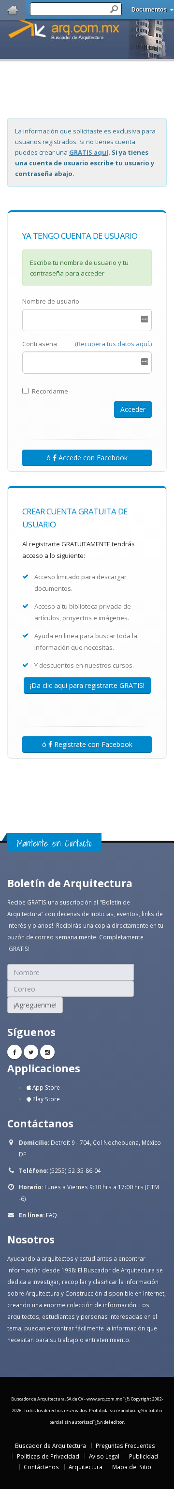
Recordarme (50, 391)
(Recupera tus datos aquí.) (113, 343)
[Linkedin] (47, 1052)
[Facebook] (14, 1052)
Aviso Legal (104, 1456)
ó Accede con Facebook (87, 457)
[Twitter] (31, 1052)
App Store (45, 1087)
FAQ (51, 1215)
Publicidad (143, 1456)
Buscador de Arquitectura (50, 1445)
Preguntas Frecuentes (125, 1445)
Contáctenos (41, 1467)
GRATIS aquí (88, 152)
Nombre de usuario (50, 301)
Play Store (45, 1099)
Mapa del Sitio (131, 1467)
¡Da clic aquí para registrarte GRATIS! (87, 685)
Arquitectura (85, 1467)
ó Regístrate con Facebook (87, 744)
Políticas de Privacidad (48, 1456)
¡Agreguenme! (35, 1004)
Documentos (149, 9)
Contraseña (39, 343)
